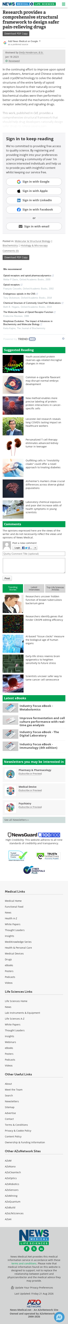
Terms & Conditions (16, 1124)
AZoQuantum (12, 1201)
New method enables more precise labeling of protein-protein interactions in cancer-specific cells (43, 403)
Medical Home (13, 900)
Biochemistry (10, 245)
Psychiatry (25, 803)
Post (7, 578)
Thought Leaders (15, 930)
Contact (9, 1119)
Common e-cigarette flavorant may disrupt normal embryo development (43, 381)
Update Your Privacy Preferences (33, 1287)
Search (9, 1095)
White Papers (12, 924)
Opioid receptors (11, 284)
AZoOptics (11, 1178)
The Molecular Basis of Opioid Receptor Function (28, 312)
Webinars (10, 1042)
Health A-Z (11, 918)
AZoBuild (10, 1207)
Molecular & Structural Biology (32, 241)
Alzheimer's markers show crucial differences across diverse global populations (45, 484)
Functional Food (14, 906)
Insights (9, 936)
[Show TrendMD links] (63, 338)
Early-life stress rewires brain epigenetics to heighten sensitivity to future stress (43, 660)
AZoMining (11, 1195)
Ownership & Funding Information (25, 1142)
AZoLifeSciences (14, 1213)
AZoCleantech (13, 1172)
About (8, 1083)
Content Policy (13, 1136)
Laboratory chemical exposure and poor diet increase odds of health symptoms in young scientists (44, 507)
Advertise (10, 1113)
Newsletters (12, 1101)
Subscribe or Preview (30, 773)
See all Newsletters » (16, 819)
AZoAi (8, 1219)
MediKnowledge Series (18, 941)
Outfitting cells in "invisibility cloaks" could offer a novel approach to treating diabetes (43, 464)
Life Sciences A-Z (14, 1018)
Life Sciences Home (16, 1001)
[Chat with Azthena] (59, 1317)
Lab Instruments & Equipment (22, 1012)
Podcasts (10, 977)
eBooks (9, 965)
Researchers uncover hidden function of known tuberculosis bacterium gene (44, 600)
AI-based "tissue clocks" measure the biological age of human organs (45, 640)
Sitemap (9, 1107)
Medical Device (27, 786)
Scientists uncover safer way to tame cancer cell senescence (44, 677)
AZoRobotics (12, 1184)
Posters (9, 971)
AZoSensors (11, 1190)
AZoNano (10, 1166)
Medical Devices (14, 953)
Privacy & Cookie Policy (18, 1130)
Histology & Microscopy (34, 245)
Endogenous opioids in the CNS (19, 294)
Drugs (8, 959)
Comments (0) (11, 250)
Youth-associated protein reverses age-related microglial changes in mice (44, 360)
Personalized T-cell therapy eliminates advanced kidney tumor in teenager (42, 443)
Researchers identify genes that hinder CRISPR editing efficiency (44, 618)
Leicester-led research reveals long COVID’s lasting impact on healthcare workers (43, 422)
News (8, 912)
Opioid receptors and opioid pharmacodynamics (27, 275)
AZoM (8, 1160)
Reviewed (14, 61)
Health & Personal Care (18, 947)
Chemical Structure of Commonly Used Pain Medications (32, 303)
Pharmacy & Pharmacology (35, 770)
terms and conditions (24, 1263)
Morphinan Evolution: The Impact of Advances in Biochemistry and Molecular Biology (27, 323)
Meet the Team (13, 1089)
